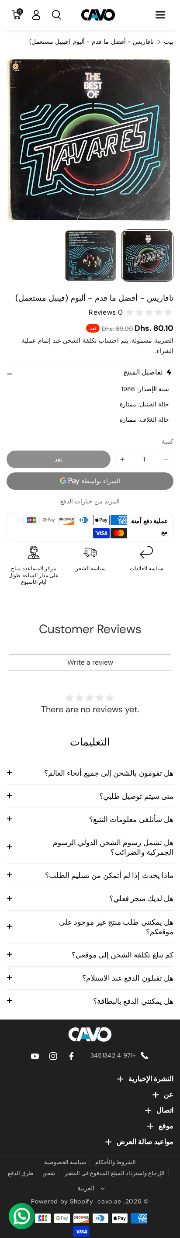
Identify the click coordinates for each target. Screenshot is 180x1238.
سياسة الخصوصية (65, 1162)
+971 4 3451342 (113, 1055)
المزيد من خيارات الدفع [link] (90, 501)
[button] (160, 15)
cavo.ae (109, 1201)
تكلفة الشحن (80, 340)
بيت (168, 41)
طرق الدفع (20, 1173)
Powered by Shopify (62, 1201)
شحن (48, 1173)
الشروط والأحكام (115, 1162)
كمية (167, 441)
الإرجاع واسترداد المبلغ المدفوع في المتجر (115, 1173)
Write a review (90, 662)
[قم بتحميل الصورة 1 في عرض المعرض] (147, 255)
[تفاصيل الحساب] (36, 14)
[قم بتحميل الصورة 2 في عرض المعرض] (90, 255)
